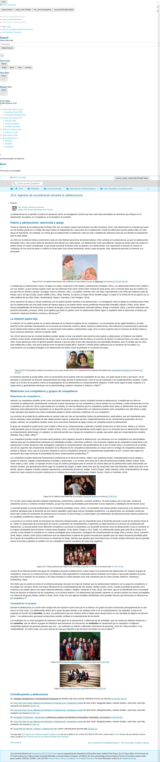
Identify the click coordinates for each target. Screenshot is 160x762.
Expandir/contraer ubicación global (148, 188)
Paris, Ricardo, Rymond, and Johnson (31, 207)
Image (83, 567)
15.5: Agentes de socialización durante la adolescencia (40, 734)
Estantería (35, 189)
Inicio (20, 189)
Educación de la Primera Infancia (83, 189)
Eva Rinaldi (93, 567)
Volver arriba (14, 742)
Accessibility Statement (85, 758)
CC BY (117, 734)
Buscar (14, 184)
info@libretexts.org (128, 758)
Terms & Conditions (67, 758)
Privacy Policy (53, 758)
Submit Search (7, 48)
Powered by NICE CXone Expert (44, 753)
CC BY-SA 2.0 (117, 567)
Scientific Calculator (12, 126)
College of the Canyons (26, 209)
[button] (9, 144)
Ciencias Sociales (54, 189)
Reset (4, 64)
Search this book (6, 40)
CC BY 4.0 (92, 729)
